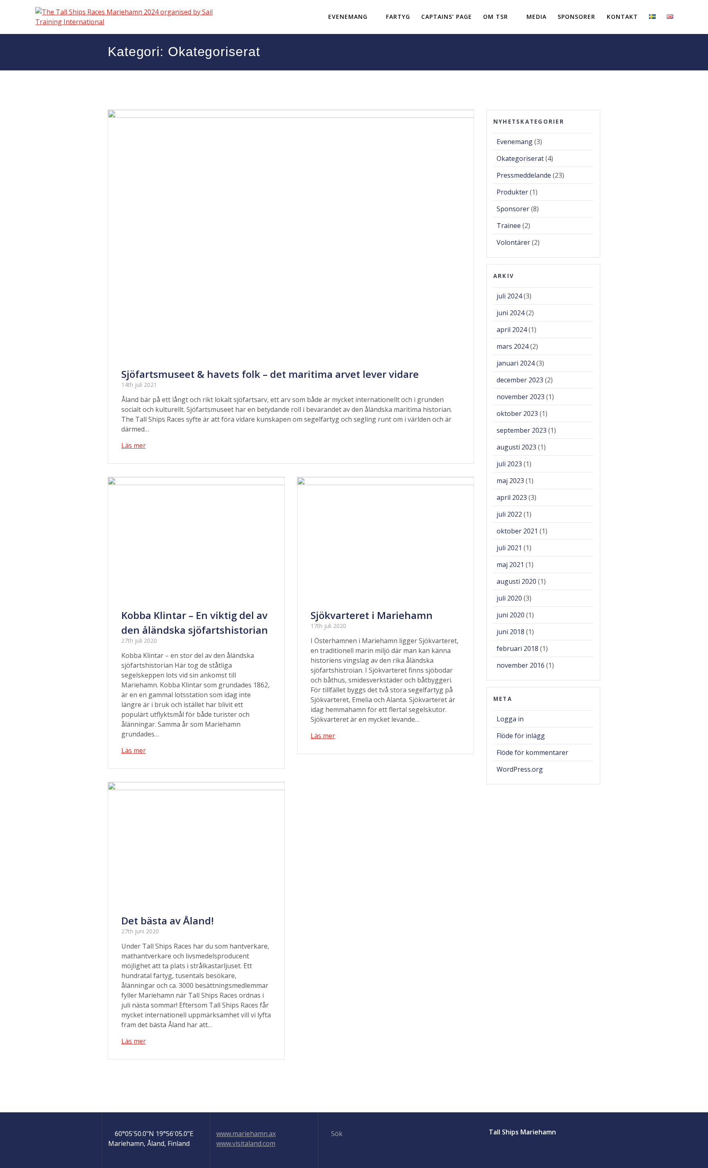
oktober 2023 (517, 413)
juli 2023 (509, 463)
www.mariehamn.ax (246, 1133)
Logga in (510, 718)
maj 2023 (510, 480)
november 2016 (521, 665)
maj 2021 (510, 564)
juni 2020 (510, 614)
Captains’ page (446, 16)
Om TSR (495, 16)
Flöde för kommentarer (532, 752)
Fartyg (398, 16)
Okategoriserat (520, 158)
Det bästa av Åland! (167, 920)
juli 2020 (509, 598)
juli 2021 (509, 547)
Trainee (509, 225)
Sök (336, 1133)
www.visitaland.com (245, 1143)
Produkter (512, 192)
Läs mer (133, 445)
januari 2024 (516, 363)
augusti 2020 (516, 581)
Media (536, 16)
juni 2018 (510, 631)
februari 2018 (517, 648)
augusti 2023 (516, 447)
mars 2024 (513, 346)
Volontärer (513, 242)
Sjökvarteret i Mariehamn (372, 615)
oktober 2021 (517, 530)
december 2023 (520, 379)
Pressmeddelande (524, 175)
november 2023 (521, 396)
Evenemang (348, 16)
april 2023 (512, 497)
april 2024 (512, 329)
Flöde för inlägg (521, 735)
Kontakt (622, 16)
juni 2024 (510, 312)
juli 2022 (509, 514)
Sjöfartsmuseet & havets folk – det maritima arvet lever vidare (270, 374)
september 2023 (522, 430)
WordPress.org (520, 769)
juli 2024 (509, 295)
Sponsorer (576, 16)
